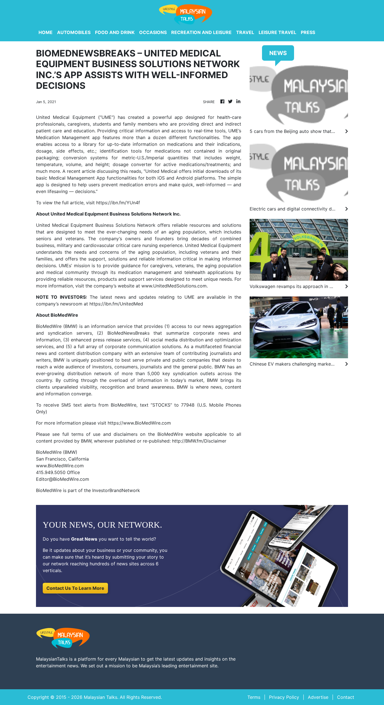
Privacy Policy (284, 697)
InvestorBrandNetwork (116, 490)
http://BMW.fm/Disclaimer (199, 441)
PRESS (308, 32)
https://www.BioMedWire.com (139, 423)
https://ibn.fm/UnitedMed (116, 304)
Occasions (153, 32)
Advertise (318, 697)
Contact (345, 697)
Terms (253, 697)
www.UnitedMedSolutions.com (174, 286)
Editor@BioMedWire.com (62, 479)
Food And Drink (115, 32)
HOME (46, 32)
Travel (245, 32)
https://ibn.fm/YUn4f (118, 202)
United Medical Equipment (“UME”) (75, 117)
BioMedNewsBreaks (128, 333)
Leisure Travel (277, 32)
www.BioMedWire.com (60, 465)
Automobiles (74, 32)
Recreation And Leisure (201, 32)
